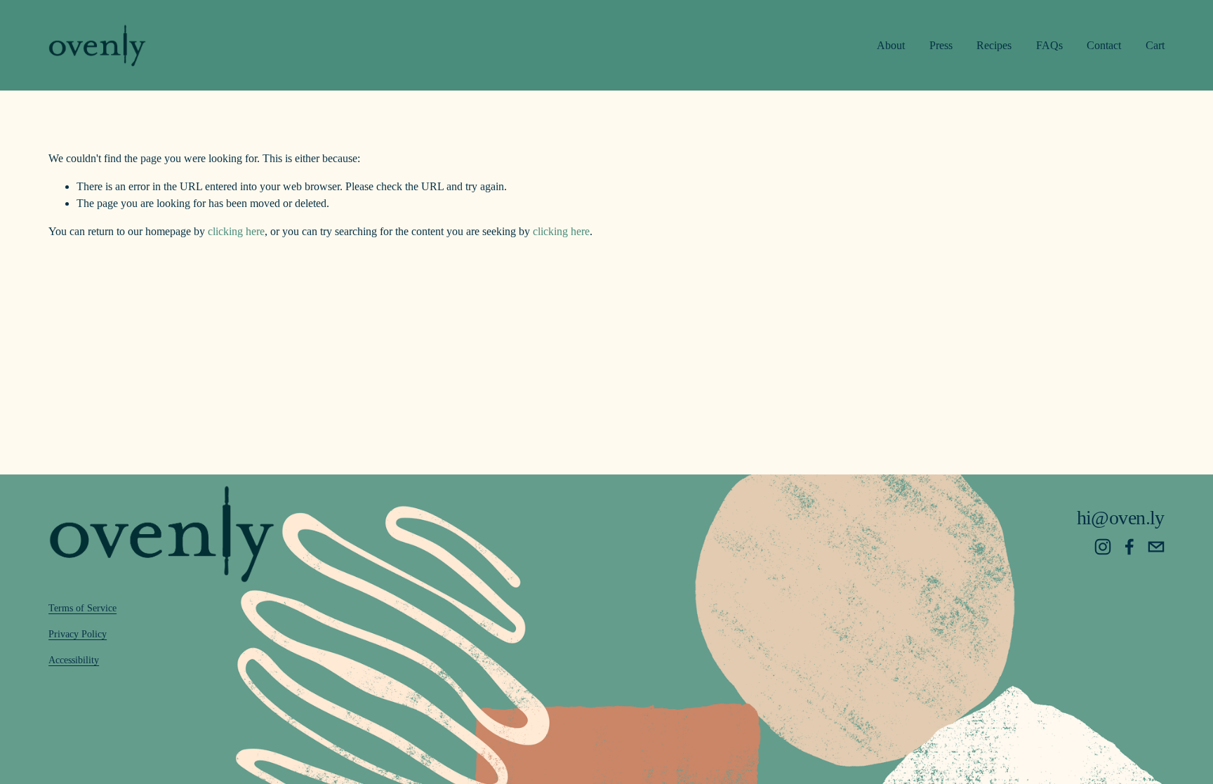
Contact (1104, 45)
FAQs (1049, 45)
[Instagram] (1102, 546)
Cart (1155, 45)
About (891, 45)
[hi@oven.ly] (1156, 546)
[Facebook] (1129, 546)
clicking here (236, 231)
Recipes (994, 45)
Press (941, 45)
